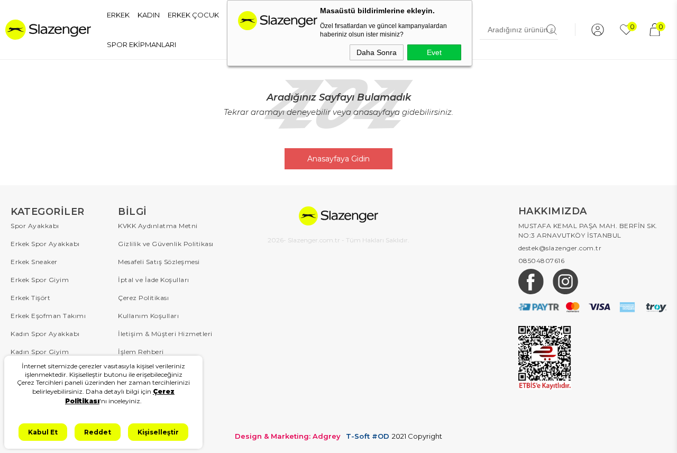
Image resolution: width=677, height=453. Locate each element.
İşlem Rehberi (141, 352)
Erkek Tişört (30, 298)
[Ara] (551, 29)
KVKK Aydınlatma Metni (158, 226)
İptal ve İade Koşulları (153, 280)
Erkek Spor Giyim (40, 280)
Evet (434, 52)
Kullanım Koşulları (148, 316)
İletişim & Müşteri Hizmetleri (165, 334)
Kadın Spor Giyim (40, 352)
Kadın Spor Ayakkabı (45, 334)
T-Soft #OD (367, 436)
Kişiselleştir (158, 432)
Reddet (97, 432)
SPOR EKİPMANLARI (141, 44)
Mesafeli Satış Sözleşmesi (159, 262)
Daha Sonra (376, 52)
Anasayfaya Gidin (338, 159)
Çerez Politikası (143, 298)
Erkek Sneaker (34, 262)
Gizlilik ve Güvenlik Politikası (166, 244)
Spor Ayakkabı (35, 226)
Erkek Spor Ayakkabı (45, 244)
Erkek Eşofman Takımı (48, 316)
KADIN (149, 15)
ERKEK (118, 15)
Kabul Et (43, 432)
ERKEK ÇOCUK (193, 15)
